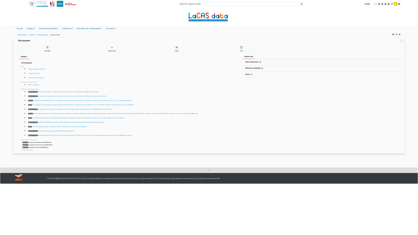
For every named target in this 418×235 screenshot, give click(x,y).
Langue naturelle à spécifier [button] (36, 69)
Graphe (177, 51)
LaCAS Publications (22, 35)
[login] (395, 4)
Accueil (19, 28)
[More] (25, 69)
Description (47, 51)
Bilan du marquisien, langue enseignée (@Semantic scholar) (51, 131)
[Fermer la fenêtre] (401, 40)
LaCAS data (32, 35)
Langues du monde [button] (55, 35)
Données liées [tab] (248, 56)
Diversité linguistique (42, 35)
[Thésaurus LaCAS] (379, 4)
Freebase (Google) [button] (27, 150)
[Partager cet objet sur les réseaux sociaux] (396, 34)
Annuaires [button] (110, 28)
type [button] (22, 66)
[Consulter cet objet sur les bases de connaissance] (393, 34)
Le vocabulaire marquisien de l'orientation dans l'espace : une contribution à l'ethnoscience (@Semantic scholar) (68, 96)
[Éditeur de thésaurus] (382, 4)
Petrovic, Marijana (33, 85)
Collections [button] (67, 28)
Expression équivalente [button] (29, 140)
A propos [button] (30, 28)
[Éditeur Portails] (376, 4)
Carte (241, 51)
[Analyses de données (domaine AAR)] (385, 4)
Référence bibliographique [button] (30, 89)
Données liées (112, 51)
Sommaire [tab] (24, 56)
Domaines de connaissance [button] (89, 28)
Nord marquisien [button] (24, 40)
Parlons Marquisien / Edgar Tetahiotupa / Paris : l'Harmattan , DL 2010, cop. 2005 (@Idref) (58, 127)
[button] (21, 35)
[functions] (392, 4)
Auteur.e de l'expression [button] (29, 82)
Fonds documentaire (253, 61)
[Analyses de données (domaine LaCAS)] (388, 4)
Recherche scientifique (254, 68)
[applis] (399, 4)
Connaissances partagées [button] (36, 78)
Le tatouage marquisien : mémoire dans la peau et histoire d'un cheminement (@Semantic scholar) (63, 92)
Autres (248, 74)
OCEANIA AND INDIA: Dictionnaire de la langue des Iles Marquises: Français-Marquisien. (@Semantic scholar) (66, 122)
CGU (209, 170)
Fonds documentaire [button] (48, 28)
